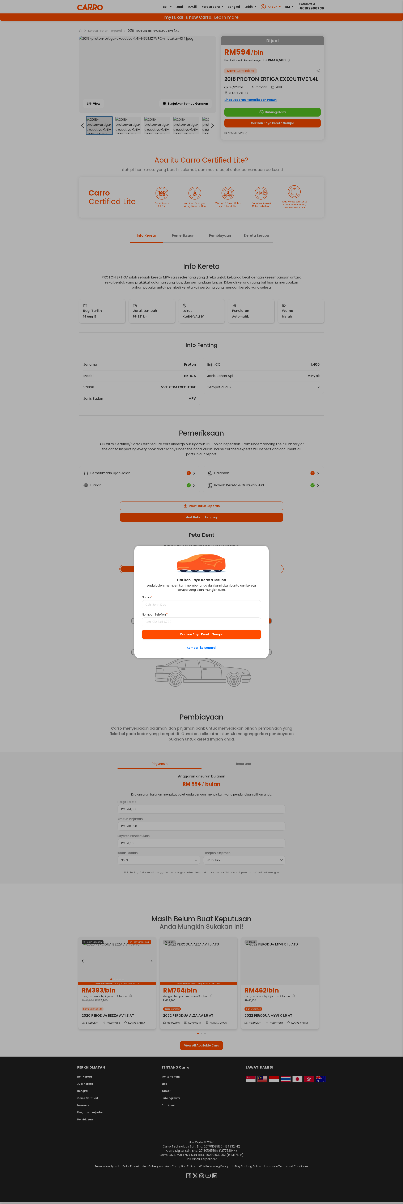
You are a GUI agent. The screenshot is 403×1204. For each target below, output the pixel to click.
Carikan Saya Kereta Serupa (201, 634)
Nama (147, 597)
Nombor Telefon (155, 615)
